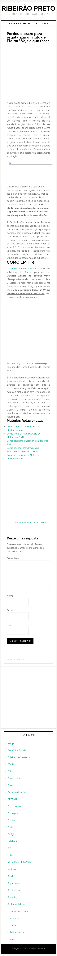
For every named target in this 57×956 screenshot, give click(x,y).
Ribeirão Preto (28, 8)
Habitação (12, 841)
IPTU (9, 848)
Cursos (11, 785)
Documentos (23, 523)
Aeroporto (12, 743)
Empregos (12, 813)
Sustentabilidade (16, 904)
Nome (10, 596)
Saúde (10, 876)
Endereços (12, 820)
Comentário (13, 558)
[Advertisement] (28, 73)
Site (9, 625)
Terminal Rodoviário (17, 911)
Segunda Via (13, 883)
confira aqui (41, 363)
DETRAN (12, 799)
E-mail (11, 610)
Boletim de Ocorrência (18, 757)
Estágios (11, 834)
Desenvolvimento (16, 792)
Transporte (13, 918)
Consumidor (13, 778)
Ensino (10, 827)
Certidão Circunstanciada (23, 268)
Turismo (11, 925)
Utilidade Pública (38, 523)
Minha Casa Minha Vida (19, 862)
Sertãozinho (13, 890)
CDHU (10, 764)
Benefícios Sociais (16, 750)
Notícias (11, 869)
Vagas (10, 939)
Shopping (12, 897)
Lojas (10, 855)
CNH (9, 771)
